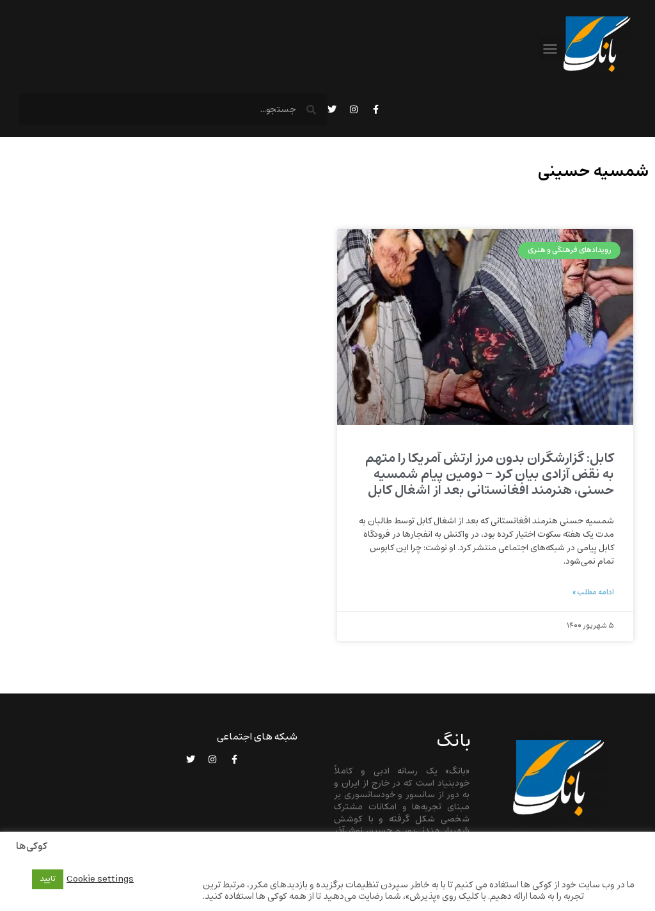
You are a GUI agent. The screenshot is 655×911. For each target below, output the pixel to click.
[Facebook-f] (375, 109)
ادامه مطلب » (593, 592)
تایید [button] (48, 879)
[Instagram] (353, 109)
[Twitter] (332, 109)
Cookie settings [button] (100, 879)
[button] (550, 48)
